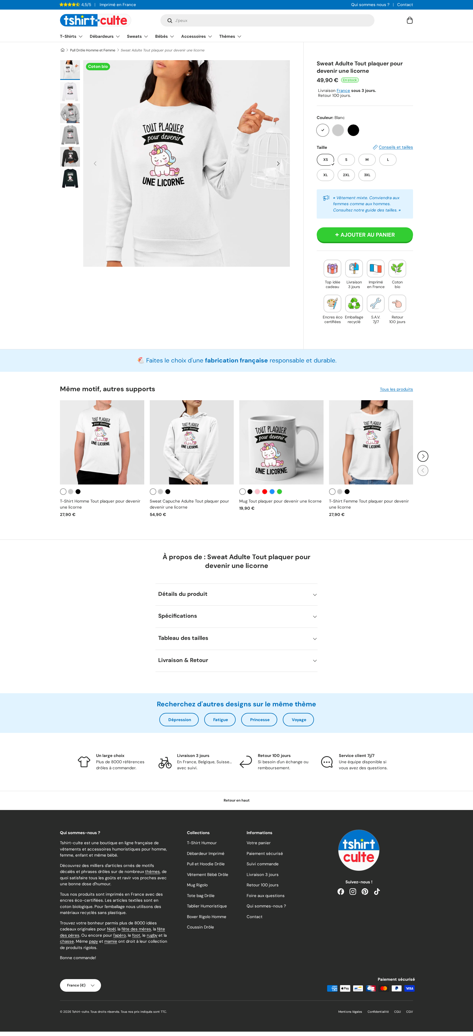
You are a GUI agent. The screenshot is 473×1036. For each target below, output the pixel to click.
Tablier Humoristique (207, 906)
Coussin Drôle (200, 927)
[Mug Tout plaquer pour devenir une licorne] (281, 442)
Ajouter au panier (368, 234)
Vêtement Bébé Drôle (207, 874)
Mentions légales (350, 1012)
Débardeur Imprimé (205, 853)
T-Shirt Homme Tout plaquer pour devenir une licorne (100, 504)
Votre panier (259, 843)
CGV (409, 1012)
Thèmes (227, 36)
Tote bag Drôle (201, 895)
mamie (110, 941)
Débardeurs (102, 36)
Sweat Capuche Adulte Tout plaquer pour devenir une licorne (189, 504)
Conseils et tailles (396, 147)
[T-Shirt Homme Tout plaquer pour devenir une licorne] (102, 442)
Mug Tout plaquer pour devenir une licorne (280, 501)
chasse (67, 941)
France (343, 90)
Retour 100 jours (263, 885)
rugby (152, 935)
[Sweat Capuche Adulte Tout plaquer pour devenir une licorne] (192, 442)
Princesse (260, 719)
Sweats (134, 36)
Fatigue (220, 719)
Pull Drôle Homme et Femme (92, 50)
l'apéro (119, 935)
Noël (111, 929)
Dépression (179, 719)
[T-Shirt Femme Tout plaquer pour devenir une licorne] (371, 442)
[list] (186, 163)
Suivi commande (263, 864)
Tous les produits (396, 389)
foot (136, 935)
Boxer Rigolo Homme (206, 916)
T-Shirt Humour (202, 843)
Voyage (299, 719)
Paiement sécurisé (265, 853)
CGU (397, 1012)
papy (93, 941)
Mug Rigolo (197, 885)
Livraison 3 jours (263, 874)
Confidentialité (378, 1012)
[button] (410, 20)
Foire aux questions (266, 895)
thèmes (152, 871)
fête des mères (136, 929)
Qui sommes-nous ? (266, 906)
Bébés (161, 36)
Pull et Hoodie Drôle (206, 864)
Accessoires (193, 36)
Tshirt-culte (80, 1012)
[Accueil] (62, 50)
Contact (405, 4)
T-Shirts (68, 36)
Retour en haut (237, 800)
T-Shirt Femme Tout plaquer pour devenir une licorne (369, 504)
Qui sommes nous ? (370, 4)
